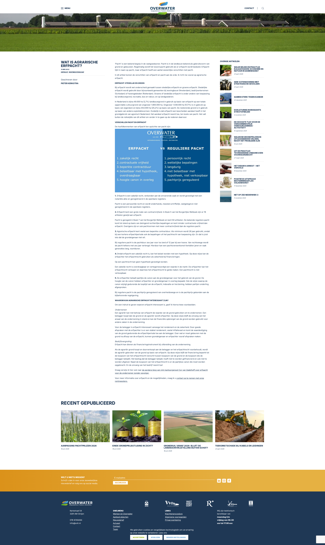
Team (115, 529)
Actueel (116, 523)
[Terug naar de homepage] (162, 8)
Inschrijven (120, 483)
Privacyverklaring (173, 520)
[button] (65, 8)
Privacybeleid (173, 533)
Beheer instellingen (176, 537)
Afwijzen (155, 537)
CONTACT (249, 8)
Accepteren (138, 537)
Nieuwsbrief (118, 520)
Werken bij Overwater (123, 514)
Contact (116, 526)
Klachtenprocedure (174, 514)
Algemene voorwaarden (175, 517)
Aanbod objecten (120, 517)
